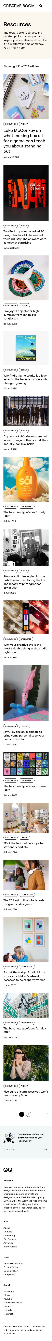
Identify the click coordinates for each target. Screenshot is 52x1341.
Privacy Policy (10, 1267)
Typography (27, 507)
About (6, 1228)
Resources (10, 124)
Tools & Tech (27, 895)
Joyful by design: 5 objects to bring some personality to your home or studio (23, 735)
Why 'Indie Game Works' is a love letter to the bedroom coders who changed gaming (26, 379)
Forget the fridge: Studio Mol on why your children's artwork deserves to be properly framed (24, 976)
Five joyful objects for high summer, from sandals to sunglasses (21, 314)
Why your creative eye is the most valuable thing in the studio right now (25, 648)
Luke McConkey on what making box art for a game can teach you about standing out (24, 141)
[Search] (40, 5)
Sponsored (26, 639)
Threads (7, 1310)
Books (24, 226)
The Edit (24, 124)
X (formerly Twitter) (13, 1302)
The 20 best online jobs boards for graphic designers (23, 902)
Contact (7, 1231)
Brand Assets (10, 1246)
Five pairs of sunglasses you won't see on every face (25, 1093)
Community (9, 1235)
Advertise (8, 1243)
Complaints (9, 1274)
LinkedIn (7, 1306)
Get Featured (10, 1239)
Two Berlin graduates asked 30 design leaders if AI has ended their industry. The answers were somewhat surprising (24, 237)
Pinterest (8, 1313)
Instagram (8, 1291)
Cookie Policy (10, 1270)
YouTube (7, 1298)
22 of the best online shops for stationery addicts (23, 845)
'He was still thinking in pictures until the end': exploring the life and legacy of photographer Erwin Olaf (24, 581)
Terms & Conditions (13, 1263)
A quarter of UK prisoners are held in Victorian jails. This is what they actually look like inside (25, 440)
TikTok (6, 1295)
